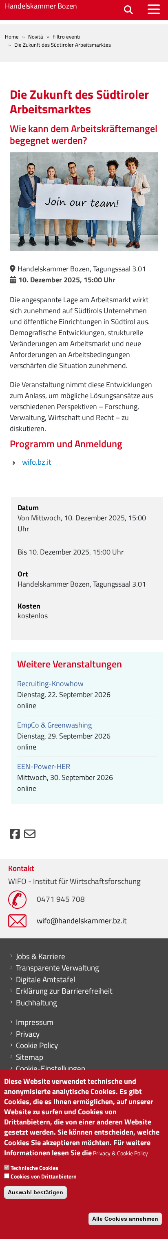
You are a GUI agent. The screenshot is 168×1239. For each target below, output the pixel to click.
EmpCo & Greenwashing (54, 724)
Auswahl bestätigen (35, 1192)
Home (12, 36)
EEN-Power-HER (43, 766)
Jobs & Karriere (40, 956)
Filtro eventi (66, 36)
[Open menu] (153, 9)
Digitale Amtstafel (45, 979)
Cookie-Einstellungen (50, 1068)
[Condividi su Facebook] (15, 836)
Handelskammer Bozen (41, 5)
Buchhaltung (36, 1002)
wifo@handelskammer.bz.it (82, 920)
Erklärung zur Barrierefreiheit (64, 990)
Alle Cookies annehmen (125, 1218)
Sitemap (29, 1057)
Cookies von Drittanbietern (44, 1176)
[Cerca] (128, 10)
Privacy (28, 1034)
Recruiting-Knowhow (50, 683)
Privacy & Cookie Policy (120, 1153)
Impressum (34, 1022)
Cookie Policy (37, 1045)
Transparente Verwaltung (57, 967)
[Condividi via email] (29, 836)
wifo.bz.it (36, 462)
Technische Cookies (34, 1167)
